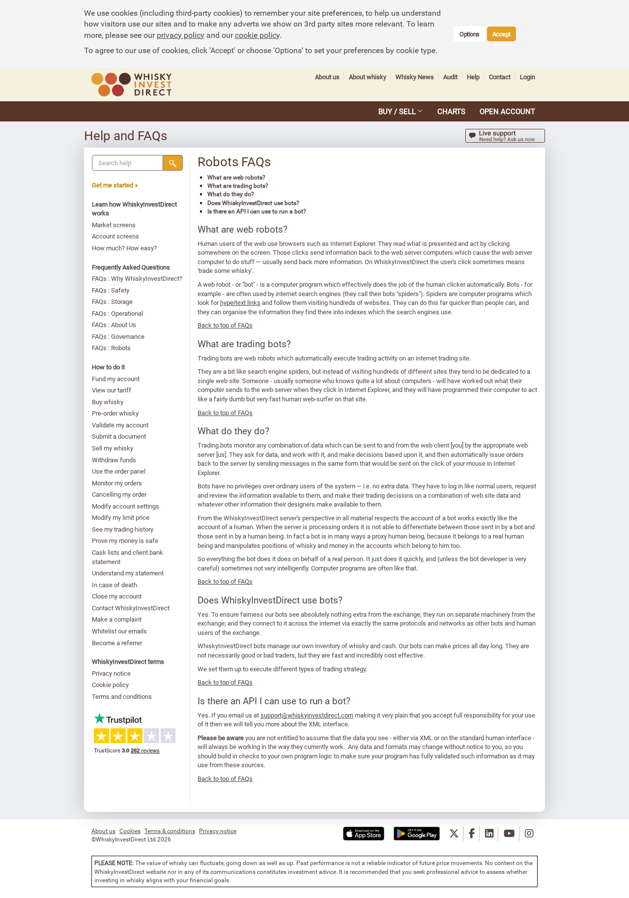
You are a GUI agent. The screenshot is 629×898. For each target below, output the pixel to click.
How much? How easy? (124, 247)
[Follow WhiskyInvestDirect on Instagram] (529, 834)
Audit (450, 77)
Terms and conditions (122, 696)
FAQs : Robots (111, 347)
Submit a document (119, 436)
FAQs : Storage (112, 301)
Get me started (112, 184)
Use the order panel (118, 471)
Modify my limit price (120, 517)
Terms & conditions (169, 831)
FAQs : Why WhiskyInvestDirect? (137, 278)
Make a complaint (117, 619)
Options (469, 34)
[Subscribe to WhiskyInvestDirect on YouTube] (509, 834)
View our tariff (111, 390)
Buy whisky (107, 401)
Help (473, 77)
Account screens (115, 236)
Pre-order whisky (115, 413)
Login (527, 77)
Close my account (117, 596)
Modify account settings (125, 506)
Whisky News (415, 77)
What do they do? (230, 194)
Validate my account (120, 424)
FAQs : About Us (114, 324)
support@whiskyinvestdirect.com (306, 715)
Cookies (130, 831)
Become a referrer (117, 642)
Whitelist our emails (119, 631)
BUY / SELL (397, 111)
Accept (501, 34)
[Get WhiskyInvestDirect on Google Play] (417, 834)
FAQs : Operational (117, 313)
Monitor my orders (117, 483)
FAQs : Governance (118, 336)
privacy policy (180, 35)
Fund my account (116, 378)
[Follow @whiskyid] (454, 834)
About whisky (367, 77)
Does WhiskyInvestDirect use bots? (253, 203)
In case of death (114, 584)
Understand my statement (128, 573)
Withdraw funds (114, 459)
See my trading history (122, 529)
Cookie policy (110, 684)
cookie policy (257, 35)
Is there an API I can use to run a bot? (256, 211)
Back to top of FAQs (225, 325)
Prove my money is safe (125, 540)
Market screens (114, 224)
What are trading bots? (237, 185)
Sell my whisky (112, 448)
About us (327, 77)
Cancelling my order (119, 494)
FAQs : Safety (110, 290)
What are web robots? (236, 177)
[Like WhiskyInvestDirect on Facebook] (472, 834)
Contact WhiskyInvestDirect (131, 607)
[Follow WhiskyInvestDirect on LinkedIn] (489, 834)
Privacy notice (111, 673)
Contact (500, 77)
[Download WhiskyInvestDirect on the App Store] (363, 834)
